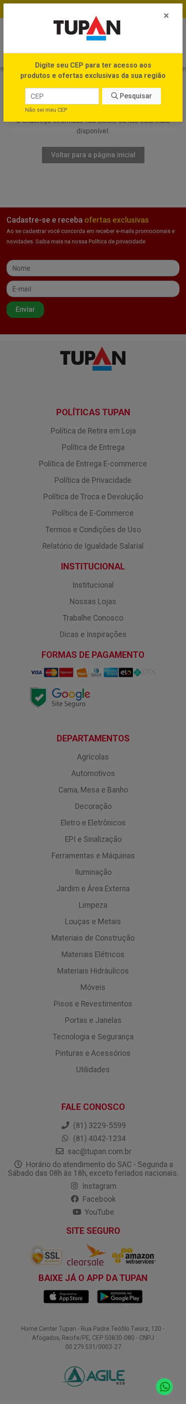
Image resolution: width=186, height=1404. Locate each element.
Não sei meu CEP (46, 110)
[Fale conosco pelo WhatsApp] (164, 1386)
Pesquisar (135, 96)
